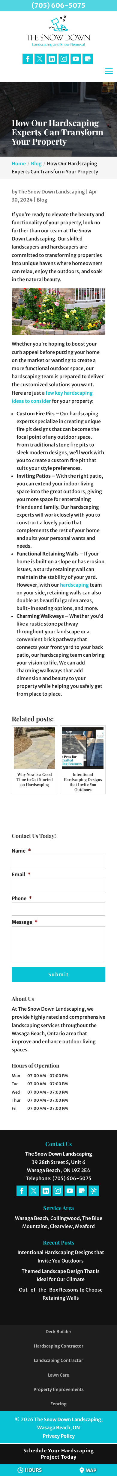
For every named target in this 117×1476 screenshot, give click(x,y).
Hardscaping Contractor (58, 1346)
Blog (42, 200)
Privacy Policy (59, 1436)
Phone (22, 898)
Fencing (58, 1404)
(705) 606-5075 (59, 5)
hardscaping (74, 585)
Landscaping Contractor (58, 1360)
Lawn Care (58, 1375)
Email (21, 874)
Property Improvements (59, 1389)
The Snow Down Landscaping (51, 192)
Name (21, 851)
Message (25, 922)
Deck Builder (58, 1331)
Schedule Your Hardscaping (58, 1454)
